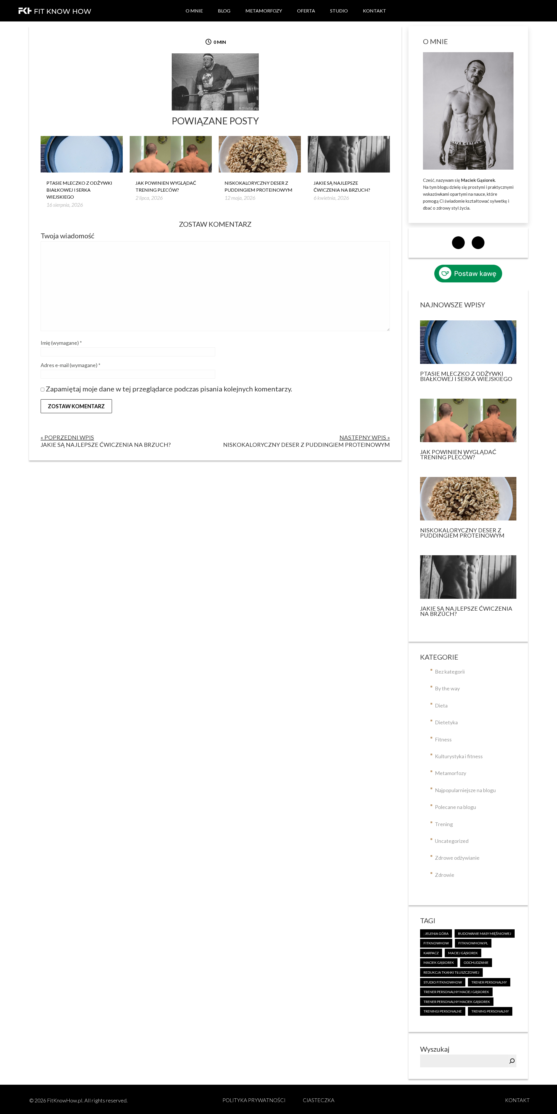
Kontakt (374, 10)
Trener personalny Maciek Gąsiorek (457, 1001)
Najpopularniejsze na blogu (465, 790)
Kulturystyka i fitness (459, 756)
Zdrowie (444, 875)
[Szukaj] (512, 1061)
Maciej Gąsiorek (463, 953)
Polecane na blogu (455, 807)
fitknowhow (436, 943)
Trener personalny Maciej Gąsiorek (456, 992)
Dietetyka (446, 722)
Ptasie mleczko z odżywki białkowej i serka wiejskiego (79, 189)
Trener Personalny (489, 982)
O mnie (194, 10)
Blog (224, 10)
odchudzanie (476, 962)
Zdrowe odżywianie (457, 857)
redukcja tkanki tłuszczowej (451, 972)
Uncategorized (452, 841)
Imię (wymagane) (61, 343)
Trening (444, 824)
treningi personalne (443, 1011)
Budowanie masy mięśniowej (484, 933)
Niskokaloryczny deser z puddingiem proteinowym (258, 186)
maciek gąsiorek (439, 962)
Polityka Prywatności (254, 1100)
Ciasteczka (318, 1100)
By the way (447, 688)
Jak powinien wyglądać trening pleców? (165, 186)
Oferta (306, 10)
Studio (339, 10)
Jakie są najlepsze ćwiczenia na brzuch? (342, 186)
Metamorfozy (263, 10)
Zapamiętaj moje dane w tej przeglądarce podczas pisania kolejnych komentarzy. (169, 388)
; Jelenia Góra (436, 933)
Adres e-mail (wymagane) (70, 365)
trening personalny (490, 1011)
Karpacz (431, 953)
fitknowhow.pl (473, 943)
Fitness (443, 739)
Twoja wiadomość (67, 235)
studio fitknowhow (443, 982)
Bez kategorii (450, 671)
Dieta (441, 705)
